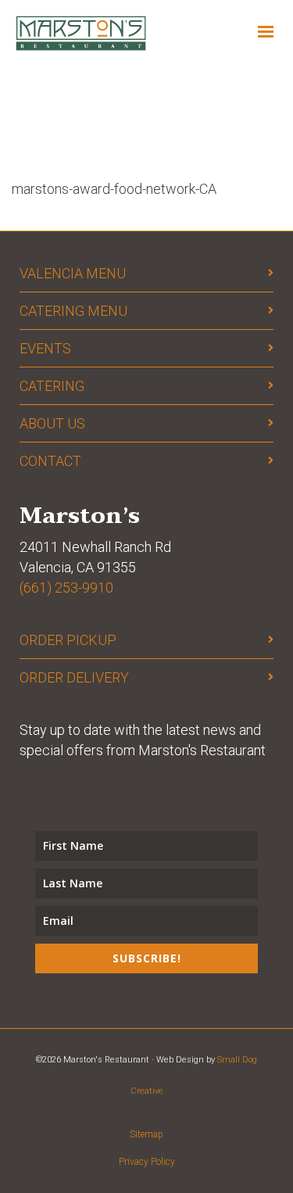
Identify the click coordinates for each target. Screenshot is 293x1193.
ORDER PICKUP (68, 640)
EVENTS (45, 348)
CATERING (52, 386)
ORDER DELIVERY (74, 677)
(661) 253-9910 (66, 587)
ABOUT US (52, 423)
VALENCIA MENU (73, 273)
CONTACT (50, 461)
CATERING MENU (73, 311)
